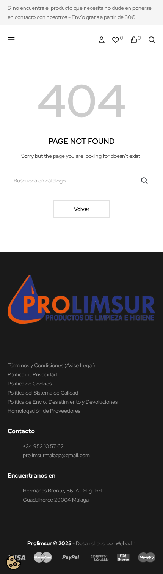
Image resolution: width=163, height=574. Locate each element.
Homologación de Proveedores (44, 410)
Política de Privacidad (32, 374)
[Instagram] (11, 340)
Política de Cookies (30, 383)
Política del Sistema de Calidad (43, 392)
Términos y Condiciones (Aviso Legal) (51, 365)
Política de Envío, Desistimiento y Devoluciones (63, 401)
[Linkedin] (25, 340)
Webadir (125, 543)
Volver (81, 209)
